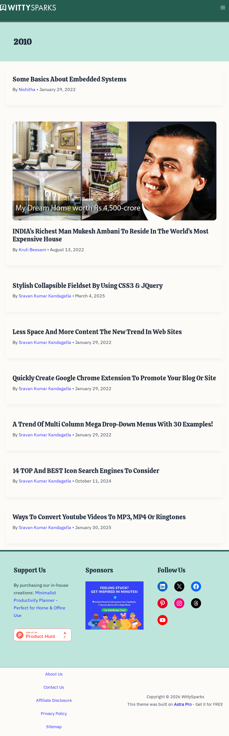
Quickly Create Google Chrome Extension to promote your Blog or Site (114, 378)
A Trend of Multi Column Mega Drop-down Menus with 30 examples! (113, 424)
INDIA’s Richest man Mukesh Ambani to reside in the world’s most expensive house (111, 235)
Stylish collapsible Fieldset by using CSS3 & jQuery (88, 285)
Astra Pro (183, 704)
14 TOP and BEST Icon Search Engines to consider (86, 471)
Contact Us (54, 687)
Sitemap (54, 726)
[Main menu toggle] (222, 7)
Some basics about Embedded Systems (70, 79)
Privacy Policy (54, 713)
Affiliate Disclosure (54, 700)
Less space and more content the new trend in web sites (97, 332)
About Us (54, 674)
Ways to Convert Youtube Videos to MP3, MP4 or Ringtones (99, 517)
